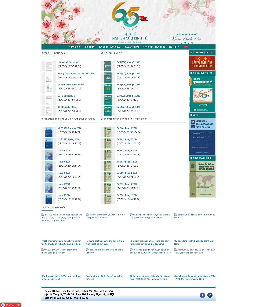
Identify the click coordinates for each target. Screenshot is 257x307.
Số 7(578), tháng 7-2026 (128, 62)
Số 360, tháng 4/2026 (127, 173)
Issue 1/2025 (64, 184)
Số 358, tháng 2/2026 (127, 195)
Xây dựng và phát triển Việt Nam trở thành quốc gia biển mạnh (61, 277)
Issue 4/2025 (64, 150)
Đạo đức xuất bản (66, 96)
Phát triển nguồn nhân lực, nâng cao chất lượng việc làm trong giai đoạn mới (149, 242)
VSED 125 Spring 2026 (68, 139)
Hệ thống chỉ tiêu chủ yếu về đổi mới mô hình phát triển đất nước (105, 242)
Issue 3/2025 (64, 162)
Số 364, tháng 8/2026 (127, 128)
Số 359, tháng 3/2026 (127, 184)
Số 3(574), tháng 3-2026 (128, 107)
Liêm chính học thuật (68, 62)
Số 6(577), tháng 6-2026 (128, 73)
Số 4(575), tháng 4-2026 (128, 96)
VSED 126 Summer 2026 (69, 128)
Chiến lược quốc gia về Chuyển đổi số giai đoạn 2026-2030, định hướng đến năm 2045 (150, 278)
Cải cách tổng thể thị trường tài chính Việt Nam (193, 242)
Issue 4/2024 (64, 195)
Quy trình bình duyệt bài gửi (71, 84)
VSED (195, 115)
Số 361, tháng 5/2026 (127, 162)
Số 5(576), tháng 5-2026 (128, 84)
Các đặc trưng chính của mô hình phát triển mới (104, 277)
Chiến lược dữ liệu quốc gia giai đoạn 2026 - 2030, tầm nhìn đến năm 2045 (195, 277)
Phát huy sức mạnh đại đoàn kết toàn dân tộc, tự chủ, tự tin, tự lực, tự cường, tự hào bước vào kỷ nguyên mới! (61, 242)
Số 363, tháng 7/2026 (127, 139)
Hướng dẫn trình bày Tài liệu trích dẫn (76, 73)
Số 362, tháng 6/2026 (127, 150)
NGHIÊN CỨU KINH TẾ (202, 73)
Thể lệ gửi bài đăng (67, 107)
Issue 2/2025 (64, 173)
